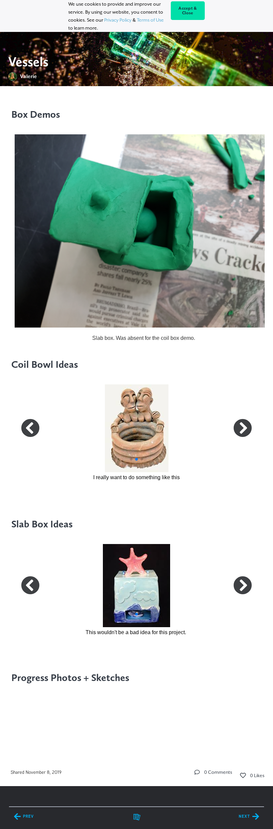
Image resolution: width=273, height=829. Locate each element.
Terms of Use (150, 20)
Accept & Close (187, 10)
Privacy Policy (118, 20)
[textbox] (136, 422)
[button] (131, 459)
